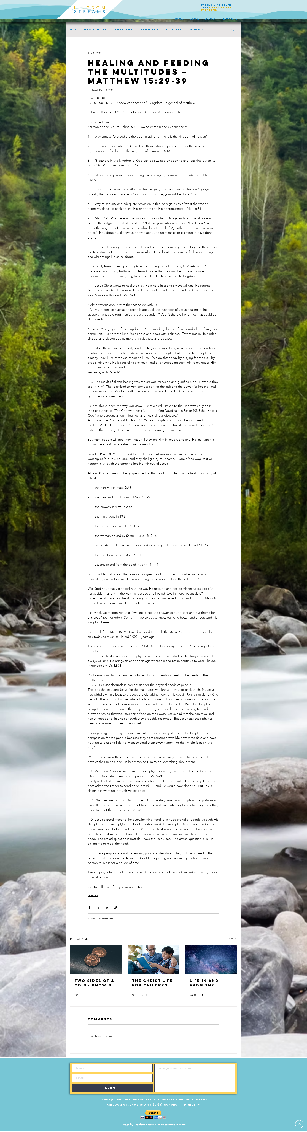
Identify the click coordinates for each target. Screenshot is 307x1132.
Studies (174, 29)
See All (233, 938)
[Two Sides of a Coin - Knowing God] (96, 959)
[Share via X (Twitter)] (98, 907)
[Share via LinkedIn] (107, 907)
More (194, 29)
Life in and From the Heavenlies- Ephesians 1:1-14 (211, 982)
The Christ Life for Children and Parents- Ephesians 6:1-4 (152, 982)
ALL (73, 29)
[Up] (299, 1124)
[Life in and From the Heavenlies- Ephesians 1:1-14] (211, 959)
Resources (95, 29)
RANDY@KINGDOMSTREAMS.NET (125, 1099)
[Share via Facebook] (89, 907)
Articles (123, 29)
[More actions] (217, 53)
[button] (232, 29)
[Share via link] (115, 907)
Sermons (149, 29)
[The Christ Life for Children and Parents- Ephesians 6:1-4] (153, 959)
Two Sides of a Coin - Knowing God (94, 982)
